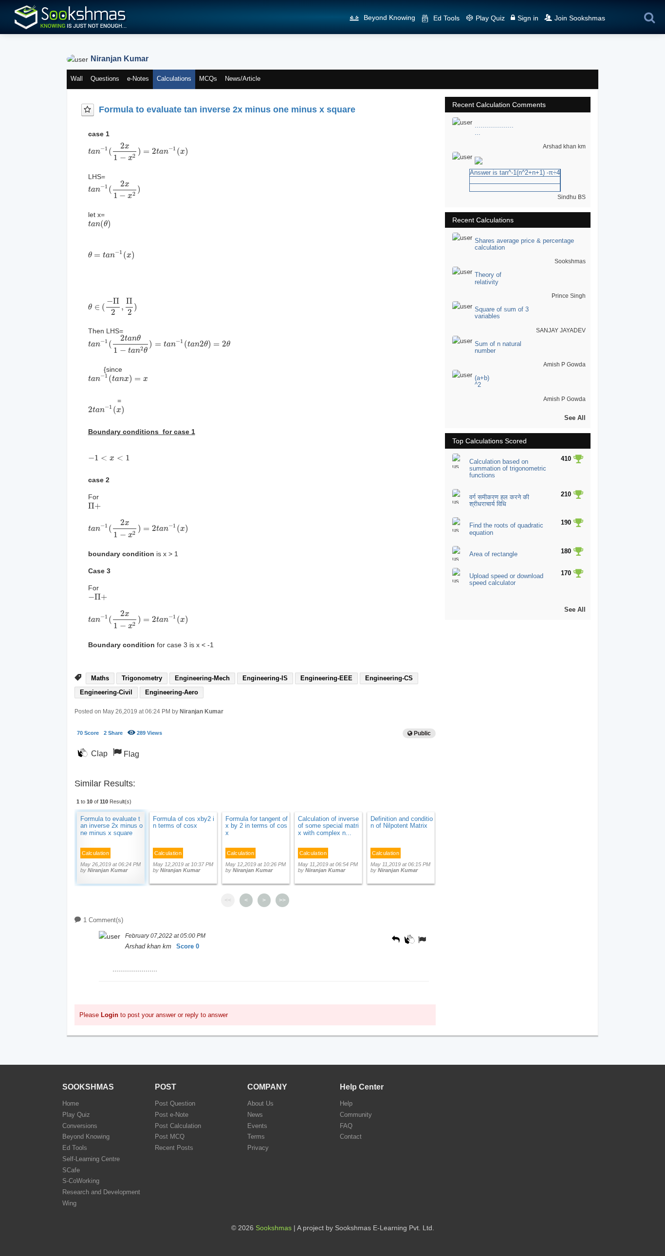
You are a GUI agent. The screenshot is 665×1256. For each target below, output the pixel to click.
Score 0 (187, 946)
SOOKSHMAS (88, 1087)
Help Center (362, 1087)
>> (282, 900)
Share (113, 733)
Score (88, 733)
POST (165, 1087)
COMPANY (267, 1087)
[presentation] (138, 151)
